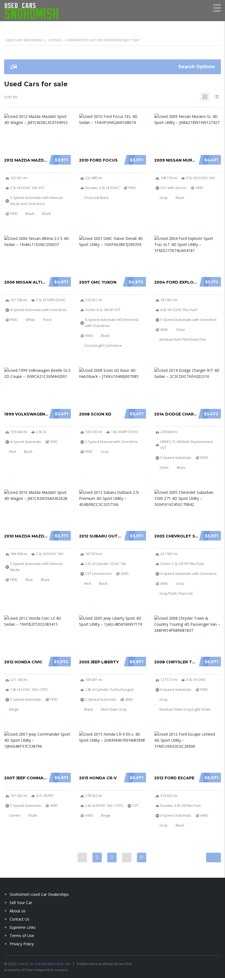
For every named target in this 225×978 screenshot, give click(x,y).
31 (142, 857)
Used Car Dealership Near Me (44, 964)
